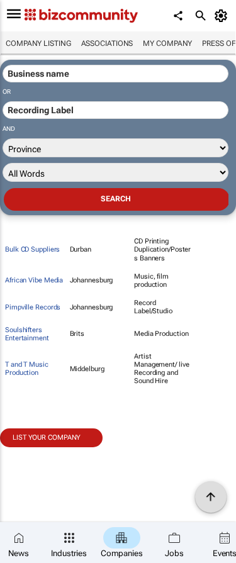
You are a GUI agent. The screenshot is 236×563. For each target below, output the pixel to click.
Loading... (24, 454)
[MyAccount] (223, 15)
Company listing (38, 43)
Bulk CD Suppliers (32, 249)
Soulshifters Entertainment (27, 334)
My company (167, 43)
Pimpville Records (32, 307)
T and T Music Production (26, 368)
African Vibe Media (34, 280)
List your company (47, 437)
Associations (107, 43)
